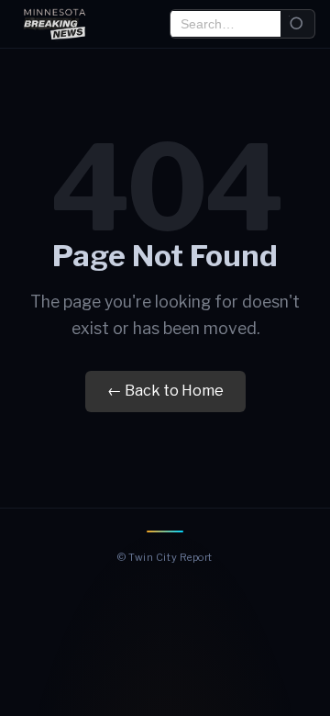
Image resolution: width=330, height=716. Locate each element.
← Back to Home (165, 390)
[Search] (297, 24)
